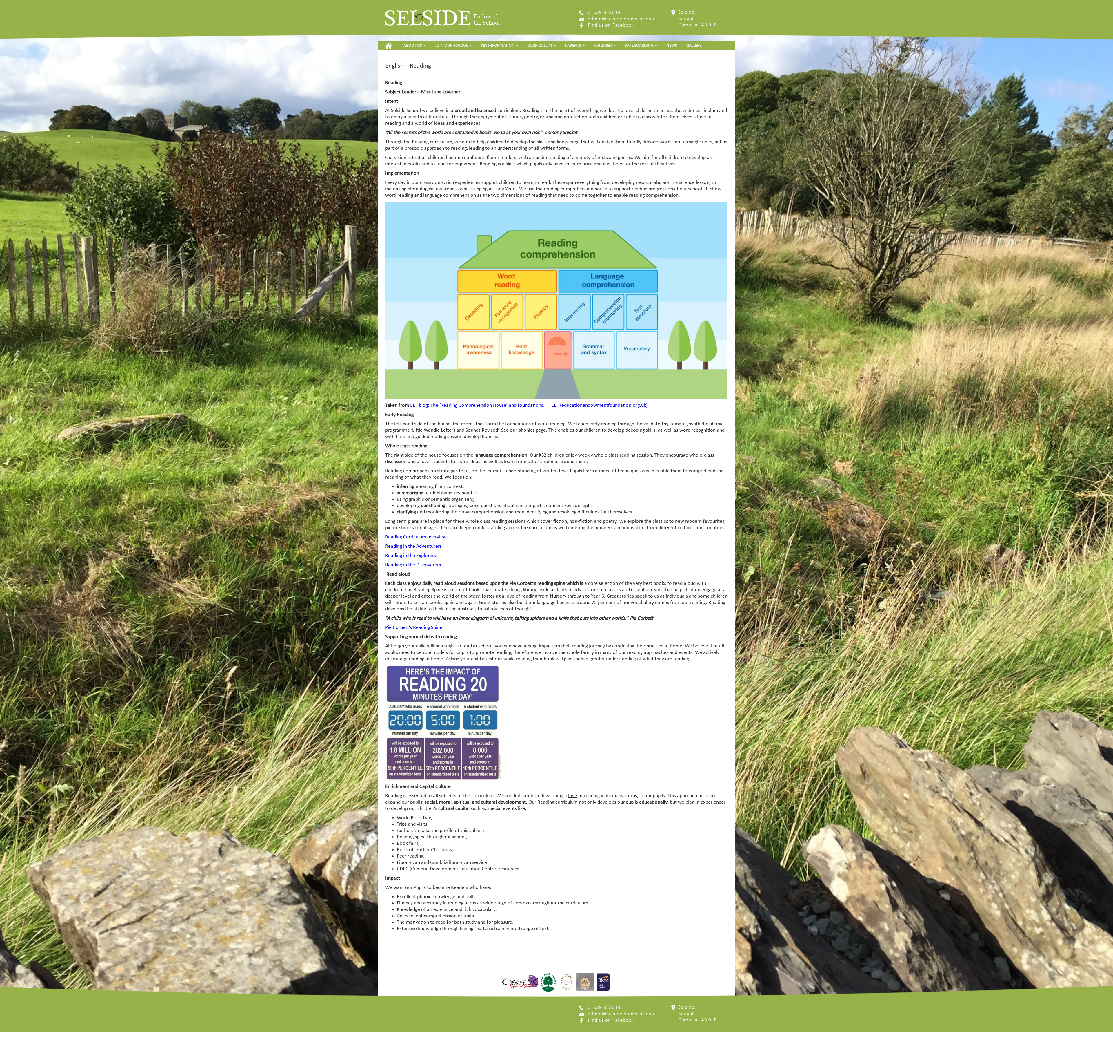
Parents (573, 46)
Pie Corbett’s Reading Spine (413, 627)
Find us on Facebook (611, 25)
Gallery (693, 46)
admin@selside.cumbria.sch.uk (623, 19)
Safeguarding (639, 46)
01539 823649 (604, 12)
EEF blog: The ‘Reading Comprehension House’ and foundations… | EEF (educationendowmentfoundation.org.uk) (529, 405)
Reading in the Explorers (410, 555)
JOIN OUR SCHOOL (452, 46)
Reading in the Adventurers (413, 546)
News (671, 46)
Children (603, 46)
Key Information (498, 46)
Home (388, 46)
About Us (413, 46)
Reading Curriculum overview (416, 537)
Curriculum (540, 46)
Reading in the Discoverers (413, 565)
